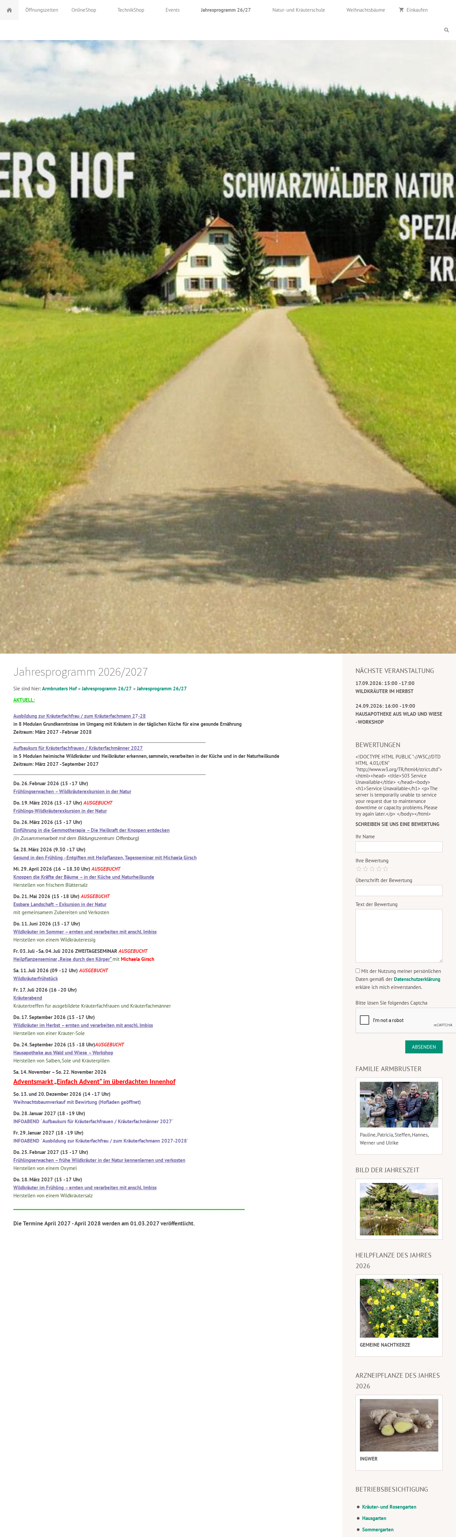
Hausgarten (374, 1518)
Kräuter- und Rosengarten (389, 1507)
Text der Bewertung (377, 904)
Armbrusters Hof (59, 688)
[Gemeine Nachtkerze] (399, 1308)
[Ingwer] (399, 1425)
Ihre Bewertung (372, 860)
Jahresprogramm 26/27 (107, 688)
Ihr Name (365, 836)
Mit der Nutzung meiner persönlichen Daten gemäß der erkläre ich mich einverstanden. (398, 979)
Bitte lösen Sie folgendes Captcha (391, 1003)
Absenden (424, 1047)
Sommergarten (378, 1529)
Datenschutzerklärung (417, 979)
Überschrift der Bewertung (384, 880)
